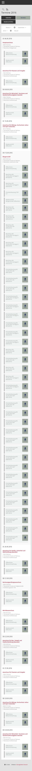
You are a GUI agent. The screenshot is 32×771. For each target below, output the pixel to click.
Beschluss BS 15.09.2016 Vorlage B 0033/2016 (12, 378)
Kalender (8, 18)
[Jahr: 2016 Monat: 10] (11, 30)
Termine (23, 18)
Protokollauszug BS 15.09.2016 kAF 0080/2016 (12, 422)
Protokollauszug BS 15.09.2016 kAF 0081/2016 (12, 395)
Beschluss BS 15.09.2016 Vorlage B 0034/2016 (12, 235)
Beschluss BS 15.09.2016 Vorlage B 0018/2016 (12, 176)
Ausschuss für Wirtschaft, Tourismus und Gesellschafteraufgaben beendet (15, 94)
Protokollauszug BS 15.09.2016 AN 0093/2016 (12, 280)
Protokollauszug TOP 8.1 (12, 193)
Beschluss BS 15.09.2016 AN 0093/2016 (10, 369)
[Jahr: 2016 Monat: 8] (14, 27)
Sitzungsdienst (22, 764)
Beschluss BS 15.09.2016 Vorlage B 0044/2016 (12, 262)
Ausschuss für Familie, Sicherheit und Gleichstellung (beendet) (14, 551)
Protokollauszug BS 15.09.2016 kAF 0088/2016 (12, 493)
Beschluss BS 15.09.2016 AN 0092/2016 (10, 351)
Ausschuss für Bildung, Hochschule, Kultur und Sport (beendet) (15, 125)
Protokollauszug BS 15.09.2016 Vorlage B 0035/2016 (12, 306)
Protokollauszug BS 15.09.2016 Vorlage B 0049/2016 (12, 342)
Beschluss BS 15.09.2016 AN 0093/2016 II (10, 217)
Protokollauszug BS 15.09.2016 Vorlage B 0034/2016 (12, 297)
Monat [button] (8, 27)
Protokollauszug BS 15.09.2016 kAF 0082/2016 (12, 467)
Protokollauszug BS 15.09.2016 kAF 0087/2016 (12, 449)
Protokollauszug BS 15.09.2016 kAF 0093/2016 (12, 529)
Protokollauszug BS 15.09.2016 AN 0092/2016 (12, 360)
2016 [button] (4, 31)
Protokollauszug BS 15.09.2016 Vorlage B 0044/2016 (12, 333)
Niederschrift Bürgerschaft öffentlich (13, 200)
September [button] (21, 27)
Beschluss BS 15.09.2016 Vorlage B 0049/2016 (12, 185)
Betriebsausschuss (8, 610)
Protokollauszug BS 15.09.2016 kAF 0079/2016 (12, 413)
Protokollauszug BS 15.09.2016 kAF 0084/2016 (12, 485)
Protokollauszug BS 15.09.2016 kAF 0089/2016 (12, 458)
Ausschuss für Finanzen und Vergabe (14, 71)
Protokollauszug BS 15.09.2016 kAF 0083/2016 (12, 476)
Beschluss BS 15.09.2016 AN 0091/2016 (10, 208)
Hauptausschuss (8, 42)
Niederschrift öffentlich (10, 61)
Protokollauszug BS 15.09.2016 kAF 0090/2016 (12, 502)
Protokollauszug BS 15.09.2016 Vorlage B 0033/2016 (12, 387)
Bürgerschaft (6, 157)
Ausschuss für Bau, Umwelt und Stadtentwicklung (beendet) (12, 641)
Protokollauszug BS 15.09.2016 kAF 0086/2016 (12, 440)
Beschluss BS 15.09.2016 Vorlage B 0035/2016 (12, 244)
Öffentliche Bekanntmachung (11, 53)
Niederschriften (8, 22)
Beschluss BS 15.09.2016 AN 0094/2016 (10, 226)
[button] (25, 54)
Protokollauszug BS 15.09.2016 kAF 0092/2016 (12, 520)
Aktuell (16, 31)
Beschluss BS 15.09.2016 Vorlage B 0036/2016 (12, 253)
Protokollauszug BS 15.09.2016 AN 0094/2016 (12, 289)
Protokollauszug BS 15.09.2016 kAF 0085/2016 (12, 431)
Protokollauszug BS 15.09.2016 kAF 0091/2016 (12, 511)
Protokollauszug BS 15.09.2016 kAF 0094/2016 (12, 538)
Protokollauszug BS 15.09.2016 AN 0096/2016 (12, 404)
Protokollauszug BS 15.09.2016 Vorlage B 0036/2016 (12, 315)
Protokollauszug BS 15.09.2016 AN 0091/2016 (12, 271)
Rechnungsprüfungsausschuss (12, 582)
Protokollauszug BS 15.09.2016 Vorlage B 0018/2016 (12, 324)
